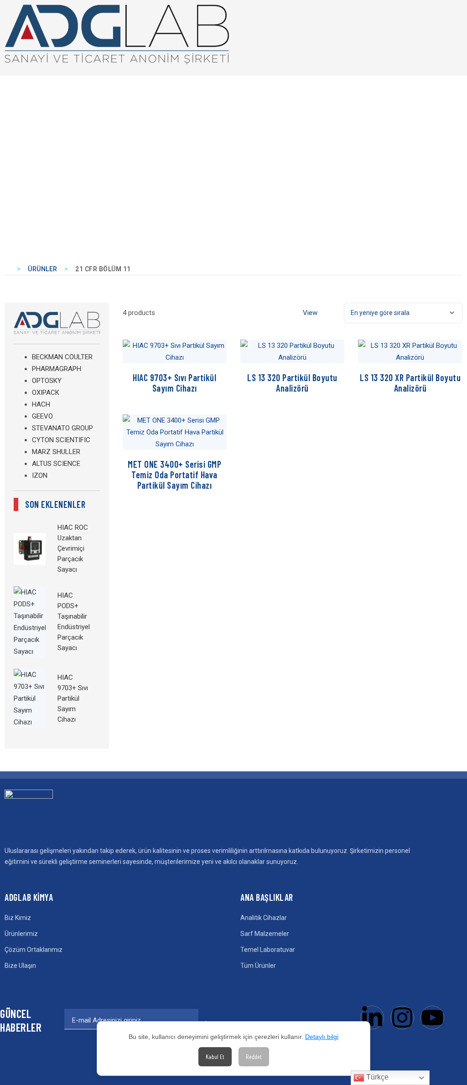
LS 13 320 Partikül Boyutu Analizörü (292, 382)
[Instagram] (402, 1017)
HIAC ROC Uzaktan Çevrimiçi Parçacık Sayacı (72, 548)
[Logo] (117, 34)
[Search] (440, 33)
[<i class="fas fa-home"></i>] (8, 269)
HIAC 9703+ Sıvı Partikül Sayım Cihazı (72, 698)
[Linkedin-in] (372, 1017)
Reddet (254, 1056)
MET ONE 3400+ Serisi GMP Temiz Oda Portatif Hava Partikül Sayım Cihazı (174, 475)
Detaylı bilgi (321, 1036)
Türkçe (376, 1077)
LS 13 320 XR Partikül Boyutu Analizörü (410, 382)
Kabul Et (215, 1056)
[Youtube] (432, 1017)
